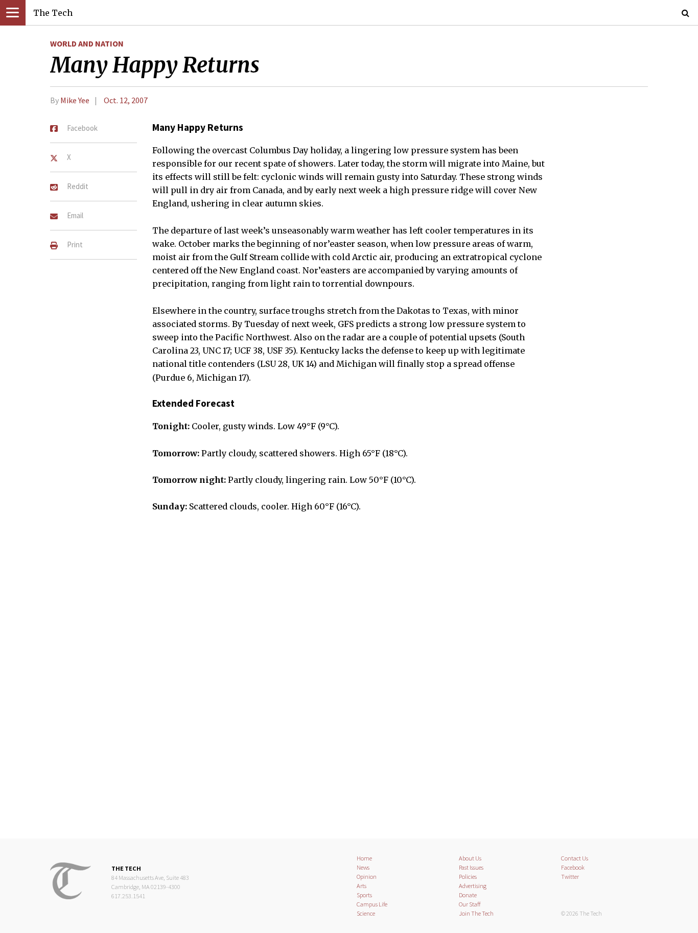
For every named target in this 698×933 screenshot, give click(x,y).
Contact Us (574, 858)
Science (366, 913)
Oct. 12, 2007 (126, 100)
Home (364, 858)
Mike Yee (74, 100)
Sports (364, 895)
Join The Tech (476, 913)
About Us (470, 858)
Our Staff (470, 904)
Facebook (573, 867)
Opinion (367, 876)
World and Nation (87, 43)
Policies (468, 876)
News (363, 867)
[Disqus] (349, 682)
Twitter (570, 876)
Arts (361, 886)
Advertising (472, 886)
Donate (468, 895)
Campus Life (372, 904)
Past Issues (471, 867)
